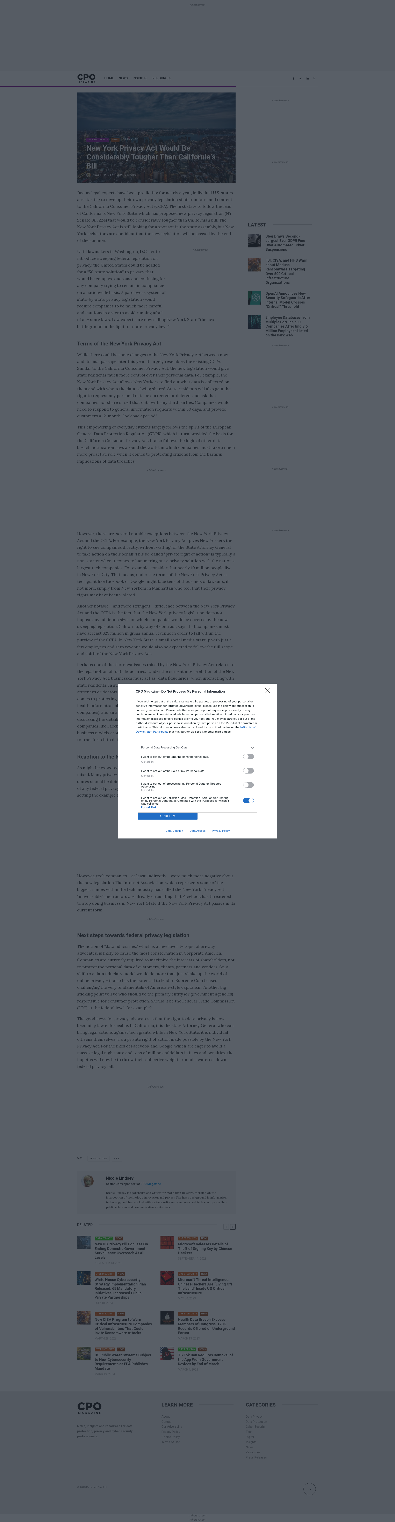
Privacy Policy (221, 830)
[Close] (269, 692)
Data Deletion (174, 830)
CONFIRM (167, 816)
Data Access (197, 830)
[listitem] (197, 747)
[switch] (248, 756)
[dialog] (197, 761)
